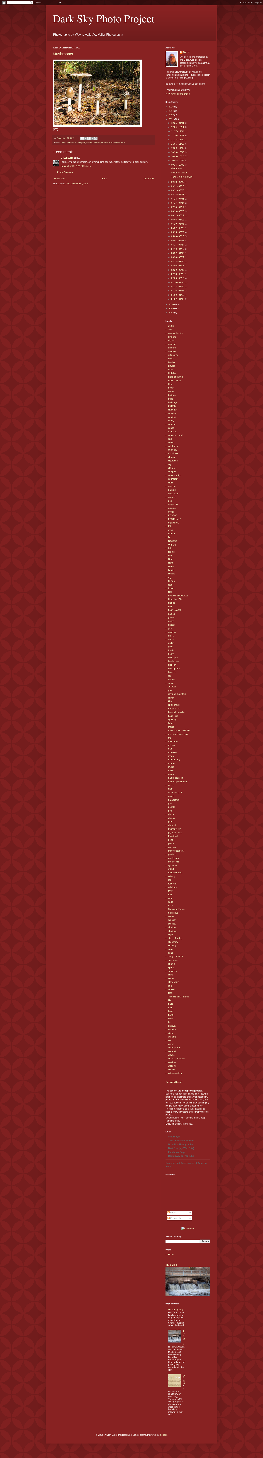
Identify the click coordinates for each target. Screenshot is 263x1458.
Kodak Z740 (174, 708)
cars (170, 439)
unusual (172, 1026)
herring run (173, 661)
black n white (174, 380)
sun (170, 986)
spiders (171, 964)
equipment (173, 523)
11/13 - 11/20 (178, 139)
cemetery (172, 450)
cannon (172, 424)
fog (169, 577)
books (171, 391)
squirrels (172, 971)
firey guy (172, 544)
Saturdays (173, 913)
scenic (171, 916)
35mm (171, 326)
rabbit (171, 869)
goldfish (172, 632)
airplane (172, 337)
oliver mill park (175, 792)
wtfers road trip (175, 1073)
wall (170, 1040)
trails (170, 1004)
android (172, 347)
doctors (171, 497)
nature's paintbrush (101, 142)
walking (172, 1037)
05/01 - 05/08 (178, 240)
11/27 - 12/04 (178, 131)
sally (170, 905)
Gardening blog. (176, 1309)
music (171, 767)
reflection (172, 883)
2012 (171, 115)
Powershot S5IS (118, 142)
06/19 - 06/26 (178, 211)
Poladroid (173, 836)
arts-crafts (173, 355)
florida (171, 570)
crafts (170, 482)
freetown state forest (178, 595)
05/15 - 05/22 (178, 232)
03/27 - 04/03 (178, 253)
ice (169, 676)
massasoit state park (76, 142)
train (170, 1007)
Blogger (163, 1435)
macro (171, 727)
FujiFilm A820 (174, 610)
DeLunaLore (67, 158)
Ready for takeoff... (180, 172)
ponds (171, 843)
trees (170, 1018)
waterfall (172, 1051)
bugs (170, 399)
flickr (170, 559)
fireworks (172, 541)
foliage (171, 581)
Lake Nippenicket (176, 712)
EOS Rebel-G (174, 519)
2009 (171, 308)
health (171, 654)
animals (172, 351)
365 (170, 329)
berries (171, 362)
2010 (171, 304)
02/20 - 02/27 (178, 270)
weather (172, 1062)
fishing (171, 552)
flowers (171, 573)
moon (171, 756)
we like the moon (176, 1058)
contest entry (174, 475)
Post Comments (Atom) (77, 183)
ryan (170, 898)
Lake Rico (173, 716)
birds (170, 369)
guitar (171, 643)
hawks (171, 650)
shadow (172, 927)
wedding (172, 1066)
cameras (172, 410)
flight (170, 563)
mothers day (174, 759)
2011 (171, 119)
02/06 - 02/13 (178, 278)
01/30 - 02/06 (178, 282)
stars (170, 974)
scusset (172, 920)
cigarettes (173, 460)
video (171, 1033)
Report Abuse (173, 1082)
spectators (173, 960)
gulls (170, 646)
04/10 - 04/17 (178, 249)
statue (171, 978)
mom (170, 749)
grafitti (171, 636)
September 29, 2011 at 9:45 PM (76, 166)
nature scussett (175, 778)
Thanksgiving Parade (178, 996)
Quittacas (172, 865)
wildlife (171, 1069)
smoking (172, 945)
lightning (172, 719)
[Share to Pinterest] (96, 138)
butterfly (172, 406)
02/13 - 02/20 (178, 274)
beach (171, 358)
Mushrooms (63, 54)
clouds (171, 468)
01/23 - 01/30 (178, 286)
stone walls (173, 982)
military (171, 745)
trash (170, 1011)
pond (170, 840)
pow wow (172, 847)
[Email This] (82, 138)
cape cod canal (175, 435)
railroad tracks (175, 872)
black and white (175, 377)
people (171, 807)
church (171, 457)
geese (171, 621)
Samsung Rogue (176, 909)
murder (171, 763)
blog (170, 384)
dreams (172, 508)
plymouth (172, 825)
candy (171, 420)
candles (172, 417)
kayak (171, 698)
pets (170, 811)
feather (171, 533)
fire (169, 537)
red (169, 880)
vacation (172, 1029)
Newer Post (59, 178)
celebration (173, 446)
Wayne (186, 52)
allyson (171, 340)
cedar (171, 442)
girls (170, 628)
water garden (174, 1047)
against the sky (175, 333)
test (170, 993)
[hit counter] (187, 1228)
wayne (171, 1055)
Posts (173, 1212)
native (171, 770)
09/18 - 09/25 (178, 182)
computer (172, 471)
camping (172, 413)
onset (171, 796)
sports (171, 967)
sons (170, 953)
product (172, 854)
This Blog (171, 1264)
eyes (170, 530)
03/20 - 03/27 (178, 257)
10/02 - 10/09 (178, 160)
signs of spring (175, 938)
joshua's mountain (177, 694)
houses (171, 672)
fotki (170, 592)
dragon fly (173, 504)
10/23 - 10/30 (178, 152)
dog (170, 501)
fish (170, 548)
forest (63, 142)
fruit (170, 606)
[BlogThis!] (85, 138)
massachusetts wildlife (179, 730)
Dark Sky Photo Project (104, 18)
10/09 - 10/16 (178, 156)
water (171, 1044)
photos (171, 818)
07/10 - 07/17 (178, 207)
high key (172, 665)
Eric (170, 526)
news (170, 785)
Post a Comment (65, 172)
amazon (172, 344)
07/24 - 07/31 (178, 199)
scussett (172, 924)
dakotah (172, 486)
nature (89, 142)
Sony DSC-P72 (175, 956)
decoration (173, 493)
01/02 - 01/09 (178, 299)
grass (171, 639)
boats (171, 388)
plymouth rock (175, 832)
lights (170, 723)
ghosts (171, 625)
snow (170, 949)
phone (171, 814)
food (170, 585)
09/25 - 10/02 (178, 165)
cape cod (172, 431)
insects (171, 679)
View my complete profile (177, 94)
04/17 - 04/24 (178, 245)
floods (171, 566)
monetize (172, 752)
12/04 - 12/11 (178, 127)
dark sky (172, 490)
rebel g (171, 876)
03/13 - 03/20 (178, 261)
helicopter (173, 657)
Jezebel (172, 686)
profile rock (173, 858)
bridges (172, 395)
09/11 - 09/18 (178, 186)
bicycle (171, 366)
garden (171, 617)
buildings (172, 402)
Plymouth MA (174, 829)
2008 (171, 312)
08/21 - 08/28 (178, 190)
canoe (171, 428)
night (170, 789)
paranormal (173, 800)
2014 (171, 111)
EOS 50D (172, 515)
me (169, 738)
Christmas (173, 453)
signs (170, 934)
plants (171, 821)
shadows (172, 931)
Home (104, 178)
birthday (172, 373)
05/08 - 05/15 (178, 236)
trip (169, 1022)
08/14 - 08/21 (178, 194)
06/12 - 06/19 (178, 215)
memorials (173, 741)
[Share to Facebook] (92, 138)
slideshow (173, 942)
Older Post (149, 178)
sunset (171, 989)
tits (169, 1000)
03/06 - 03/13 (178, 265)
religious (172, 887)
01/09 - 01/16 (178, 295)
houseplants (174, 668)
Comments (175, 1218)
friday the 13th (175, 599)
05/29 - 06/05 (178, 224)
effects (171, 512)
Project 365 (173, 861)
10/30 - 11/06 (178, 148)
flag (170, 555)
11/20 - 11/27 (178, 135)
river (170, 891)
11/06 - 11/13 (178, 144)
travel (171, 1015)
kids (170, 701)
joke (170, 690)
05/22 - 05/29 (178, 228)
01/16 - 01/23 (178, 290)
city (169, 464)
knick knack (173, 705)
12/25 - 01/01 (178, 123)
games (171, 614)
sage (170, 902)
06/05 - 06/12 (178, 219)
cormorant (173, 479)
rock (170, 894)
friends (171, 603)
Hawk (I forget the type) (182, 177)
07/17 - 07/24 (178, 203)
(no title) (184, 1379)
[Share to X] (89, 138)
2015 (171, 106)
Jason (171, 683)
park (170, 803)
